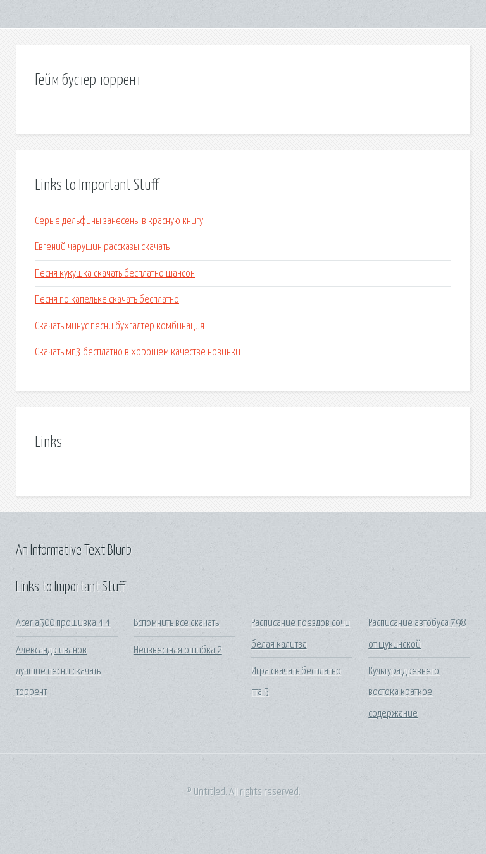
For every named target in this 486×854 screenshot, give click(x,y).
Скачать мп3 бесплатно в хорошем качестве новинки (137, 352)
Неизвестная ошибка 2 (178, 650)
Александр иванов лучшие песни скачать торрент (58, 671)
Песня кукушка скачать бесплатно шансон (115, 273)
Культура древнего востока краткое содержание (403, 692)
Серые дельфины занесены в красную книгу (119, 221)
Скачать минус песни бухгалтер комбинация (119, 326)
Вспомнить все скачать (176, 623)
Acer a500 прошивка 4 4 (63, 623)
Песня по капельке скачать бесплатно (107, 299)
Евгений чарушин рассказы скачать (102, 247)
